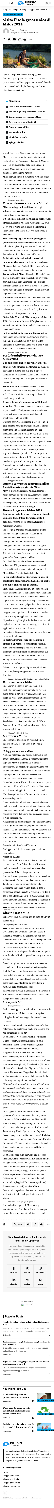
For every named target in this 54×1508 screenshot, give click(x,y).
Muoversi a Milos (17, 132)
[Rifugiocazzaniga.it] (27, 3)
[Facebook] (13, 1270)
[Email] (14, 39)
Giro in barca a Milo (18, 137)
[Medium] (27, 1282)
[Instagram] (40, 1270)
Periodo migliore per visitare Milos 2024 (28, 112)
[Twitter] (27, 1270)
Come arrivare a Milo (19, 127)
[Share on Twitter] (8, 39)
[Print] (24, 39)
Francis (12, 30)
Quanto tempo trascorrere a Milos (25, 117)
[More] (30, 39)
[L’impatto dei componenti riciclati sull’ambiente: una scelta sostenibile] (44, 1410)
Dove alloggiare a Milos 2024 (22, 122)
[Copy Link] (19, 39)
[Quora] (40, 1282)
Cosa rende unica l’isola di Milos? (24, 106)
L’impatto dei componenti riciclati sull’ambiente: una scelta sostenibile (16, 1411)
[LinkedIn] (13, 1282)
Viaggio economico (13, 14)
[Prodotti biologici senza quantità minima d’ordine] (44, 1397)
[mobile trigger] (5, 3)
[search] (41, 3)
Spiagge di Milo (16, 142)
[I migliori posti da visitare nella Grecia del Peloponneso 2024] (44, 1427)
